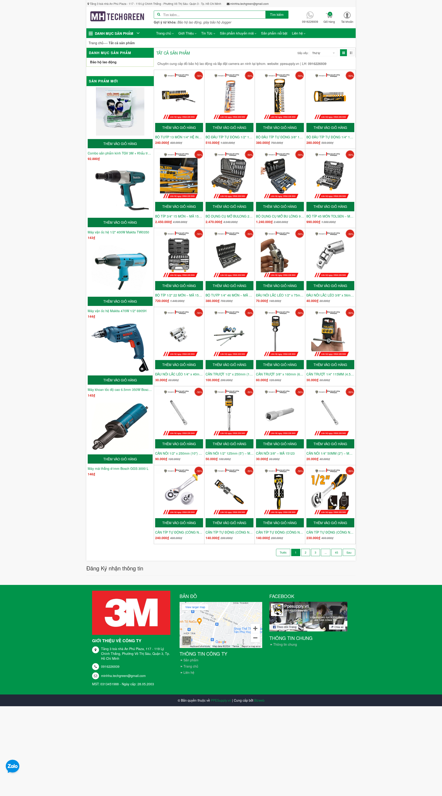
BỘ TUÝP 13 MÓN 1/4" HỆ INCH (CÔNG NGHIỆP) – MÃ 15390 (179, 137)
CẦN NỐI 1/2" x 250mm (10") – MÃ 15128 (179, 453)
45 (336, 552)
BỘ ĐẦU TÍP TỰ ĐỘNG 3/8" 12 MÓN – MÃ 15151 (280, 137)
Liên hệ (188, 672)
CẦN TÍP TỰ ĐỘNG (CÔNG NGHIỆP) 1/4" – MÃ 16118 (229, 532)
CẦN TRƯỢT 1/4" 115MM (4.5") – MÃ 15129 (330, 374)
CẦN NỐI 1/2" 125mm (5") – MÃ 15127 (229, 453)
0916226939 (110, 666)
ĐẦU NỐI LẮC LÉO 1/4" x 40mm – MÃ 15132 (179, 374)
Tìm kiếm (277, 14)
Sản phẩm (190, 660)
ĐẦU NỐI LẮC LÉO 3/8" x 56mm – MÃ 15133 (330, 295)
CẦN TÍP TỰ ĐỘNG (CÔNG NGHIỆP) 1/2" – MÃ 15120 (330, 532)
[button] (347, 17)
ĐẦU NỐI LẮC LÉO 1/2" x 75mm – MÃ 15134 (280, 295)
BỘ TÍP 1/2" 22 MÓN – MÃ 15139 (179, 295)
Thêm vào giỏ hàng (120, 143)
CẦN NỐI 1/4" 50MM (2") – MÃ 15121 (330, 453)
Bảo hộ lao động (103, 61)
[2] (349, 552)
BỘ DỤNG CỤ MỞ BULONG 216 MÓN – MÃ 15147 (229, 216)
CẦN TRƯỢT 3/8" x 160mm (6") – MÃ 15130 (280, 374)
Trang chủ (190, 666)
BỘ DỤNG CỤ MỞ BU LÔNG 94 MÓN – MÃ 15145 (280, 216)
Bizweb (259, 700)
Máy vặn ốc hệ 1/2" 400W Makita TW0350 (118, 232)
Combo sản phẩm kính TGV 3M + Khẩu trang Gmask (120, 153)
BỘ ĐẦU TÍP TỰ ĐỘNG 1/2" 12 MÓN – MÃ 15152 (229, 137)
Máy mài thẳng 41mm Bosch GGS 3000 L (118, 468)
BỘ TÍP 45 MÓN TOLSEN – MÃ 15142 (330, 216)
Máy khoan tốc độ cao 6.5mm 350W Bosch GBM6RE (120, 389)
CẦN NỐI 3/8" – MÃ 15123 (275, 453)
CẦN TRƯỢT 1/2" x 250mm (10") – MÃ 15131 (229, 374)
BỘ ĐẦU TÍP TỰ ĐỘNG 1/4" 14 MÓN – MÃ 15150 (330, 137)
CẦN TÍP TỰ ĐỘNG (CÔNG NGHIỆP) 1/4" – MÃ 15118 (280, 532)
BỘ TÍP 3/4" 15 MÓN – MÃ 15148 (179, 216)
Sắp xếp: (302, 53)
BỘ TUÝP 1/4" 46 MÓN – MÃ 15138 (229, 295)
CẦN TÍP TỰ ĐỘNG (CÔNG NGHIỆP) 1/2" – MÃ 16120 (179, 532)
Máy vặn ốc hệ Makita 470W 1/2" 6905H (117, 311)
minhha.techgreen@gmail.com (123, 675)
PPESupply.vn (221, 700)
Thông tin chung (285, 644)
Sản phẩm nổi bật (274, 33)
